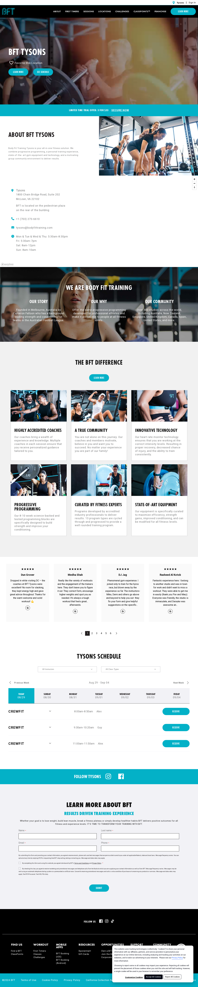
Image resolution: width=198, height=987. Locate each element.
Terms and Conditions (81, 863)
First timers (72, 11)
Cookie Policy (50, 980)
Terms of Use (28, 980)
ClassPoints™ (141, 11)
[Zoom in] (194, 179)
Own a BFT (106, 951)
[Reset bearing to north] (194, 187)
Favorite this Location (28, 62)
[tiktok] (112, 921)
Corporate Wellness (111, 957)
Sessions (88, 11)
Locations (104, 11)
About (57, 11)
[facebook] (121, 778)
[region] (99, 221)
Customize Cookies (134, 977)
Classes (37, 954)
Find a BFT (16, 951)
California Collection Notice (102, 980)
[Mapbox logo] (7, 264)
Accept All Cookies (153, 977)
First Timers (39, 951)
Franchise (160, 11)
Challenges (122, 11)
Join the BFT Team (111, 954)
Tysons (180, 2)
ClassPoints (17, 954)
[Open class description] (50, 711)
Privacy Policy (177, 958)
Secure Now (120, 110)
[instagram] (108, 778)
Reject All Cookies (172, 977)
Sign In (192, 2)
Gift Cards (84, 954)
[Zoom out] (194, 183)
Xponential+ (85, 951)
